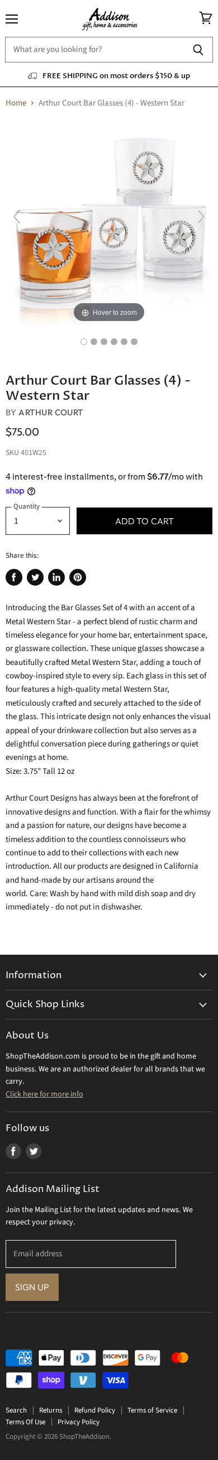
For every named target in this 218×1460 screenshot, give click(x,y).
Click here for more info (44, 1094)
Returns (50, 1410)
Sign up (32, 1287)
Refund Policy (94, 1410)
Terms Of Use (25, 1422)
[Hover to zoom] (109, 222)
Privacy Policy (78, 1422)
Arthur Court (50, 412)
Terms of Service (152, 1410)
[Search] (198, 50)
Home (16, 103)
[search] (94, 50)
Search (16, 1410)
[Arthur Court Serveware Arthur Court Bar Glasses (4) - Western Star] (83, 341)
